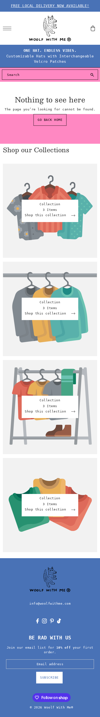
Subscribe (49, 677)
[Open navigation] (8, 28)
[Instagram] (44, 620)
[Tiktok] (59, 620)
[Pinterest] (52, 620)
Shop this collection (46, 215)
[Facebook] (37, 620)
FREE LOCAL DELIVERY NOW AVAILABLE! (50, 6)
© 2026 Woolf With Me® (51, 707)
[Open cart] (93, 28)
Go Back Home (50, 120)
